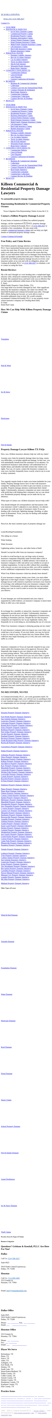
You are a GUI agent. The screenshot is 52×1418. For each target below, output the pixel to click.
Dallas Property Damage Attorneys (14, 751)
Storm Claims (6, 1100)
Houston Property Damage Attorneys (15, 713)
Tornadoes (5, 339)
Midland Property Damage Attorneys (15, 883)
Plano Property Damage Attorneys (14, 789)
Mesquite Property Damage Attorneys (15, 813)
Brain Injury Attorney (19, 68)
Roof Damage (6, 1047)
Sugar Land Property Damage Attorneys (16, 826)
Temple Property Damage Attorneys (14, 849)
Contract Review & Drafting (21, 98)
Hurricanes (5, 418)
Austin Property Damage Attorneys (14, 824)
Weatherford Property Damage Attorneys (16, 832)
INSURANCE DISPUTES (16, 29)
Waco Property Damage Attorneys (14, 757)
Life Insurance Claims (19, 47)
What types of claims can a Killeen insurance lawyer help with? (25, 501)
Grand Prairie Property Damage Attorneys (17, 837)
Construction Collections (20, 96)
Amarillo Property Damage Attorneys (15, 819)
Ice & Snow (5, 392)
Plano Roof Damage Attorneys (12, 791)
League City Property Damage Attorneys (16, 811)
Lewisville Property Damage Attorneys (16, 774)
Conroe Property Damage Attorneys (14, 839)
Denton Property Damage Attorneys (14, 828)
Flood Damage (6, 1074)
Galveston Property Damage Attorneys (15, 723)
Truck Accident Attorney (20, 62)
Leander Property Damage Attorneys (15, 877)
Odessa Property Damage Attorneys (14, 793)
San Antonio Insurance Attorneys (13, 860)
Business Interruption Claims (22, 38)
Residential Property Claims (21, 36)
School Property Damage (10, 1126)
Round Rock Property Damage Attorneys (17, 725)
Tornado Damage (7, 941)
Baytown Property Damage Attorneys (15, 738)
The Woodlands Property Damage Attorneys (18, 866)
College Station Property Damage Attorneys (17, 858)
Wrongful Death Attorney (20, 66)
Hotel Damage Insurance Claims (23, 42)
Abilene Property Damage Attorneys (15, 821)
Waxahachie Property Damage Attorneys (16, 804)
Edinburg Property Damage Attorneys (15, 785)
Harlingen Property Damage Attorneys (15, 815)
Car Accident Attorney (19, 60)
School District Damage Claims (23, 40)
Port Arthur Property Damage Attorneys (16, 732)
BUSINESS (10, 81)
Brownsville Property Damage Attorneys (16, 817)
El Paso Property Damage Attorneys (15, 781)
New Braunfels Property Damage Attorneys (17, 806)
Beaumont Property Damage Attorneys (16, 759)
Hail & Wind (6, 366)
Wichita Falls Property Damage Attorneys (17, 772)
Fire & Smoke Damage (10, 1153)
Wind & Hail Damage (9, 915)
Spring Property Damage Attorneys (14, 798)
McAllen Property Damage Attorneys (15, 879)
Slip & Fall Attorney (18, 64)
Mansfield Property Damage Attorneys (15, 768)
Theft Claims (6, 1232)
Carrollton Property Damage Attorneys (15, 871)
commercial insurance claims (19, 230)
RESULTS (10, 101)
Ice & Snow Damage (9, 1206)
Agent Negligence (8, 1179)
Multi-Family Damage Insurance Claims (26, 44)
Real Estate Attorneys (19, 92)
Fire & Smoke (6, 445)
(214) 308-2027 (39, 226)
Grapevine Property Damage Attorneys (16, 862)
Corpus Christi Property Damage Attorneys (17, 795)
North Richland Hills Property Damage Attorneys (20, 740)
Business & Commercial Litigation (24, 83)
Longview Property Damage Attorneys (16, 721)
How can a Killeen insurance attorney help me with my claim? (24, 454)
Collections (15, 86)
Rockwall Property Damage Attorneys (15, 743)
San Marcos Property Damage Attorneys (16, 764)
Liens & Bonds (16, 75)
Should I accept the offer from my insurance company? (22, 552)
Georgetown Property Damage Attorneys (16, 747)
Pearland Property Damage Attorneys (15, 736)
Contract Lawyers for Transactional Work (26, 88)
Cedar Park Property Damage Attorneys (16, 841)
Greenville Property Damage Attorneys (16, 770)
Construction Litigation (19, 94)
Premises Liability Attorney (21, 55)
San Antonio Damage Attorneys (13, 719)
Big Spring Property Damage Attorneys (16, 868)
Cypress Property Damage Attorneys (15, 808)
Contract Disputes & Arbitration (23, 90)
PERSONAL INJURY (14, 53)
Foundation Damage (9, 968)
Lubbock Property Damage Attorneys (15, 853)
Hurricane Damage (8, 1021)
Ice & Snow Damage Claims (22, 31)
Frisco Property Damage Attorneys (14, 728)
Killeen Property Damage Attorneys (14, 761)
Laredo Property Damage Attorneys (14, 777)
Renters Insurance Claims (20, 51)
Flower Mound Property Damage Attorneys (17, 873)
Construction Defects (19, 73)
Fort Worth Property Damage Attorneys (16, 717)
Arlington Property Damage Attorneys (15, 755)
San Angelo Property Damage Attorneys (16, 834)
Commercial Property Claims (22, 34)
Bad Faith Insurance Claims (21, 49)
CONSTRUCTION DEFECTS (18, 70)
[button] (26, 454)
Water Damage (6, 994)
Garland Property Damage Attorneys (15, 830)
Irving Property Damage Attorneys (14, 864)
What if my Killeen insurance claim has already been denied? (24, 573)
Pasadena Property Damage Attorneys (15, 845)
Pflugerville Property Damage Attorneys (16, 843)
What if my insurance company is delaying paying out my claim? (25, 626)
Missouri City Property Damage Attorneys (17, 875)
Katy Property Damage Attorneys (13, 766)
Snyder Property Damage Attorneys (14, 734)
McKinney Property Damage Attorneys (16, 800)
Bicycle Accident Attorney (21, 57)
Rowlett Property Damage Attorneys (15, 779)
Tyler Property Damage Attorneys (14, 856)
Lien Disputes (16, 77)
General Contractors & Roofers (22, 79)
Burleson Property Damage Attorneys (15, 730)
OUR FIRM (10, 27)
